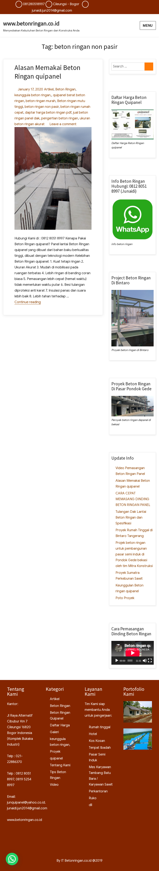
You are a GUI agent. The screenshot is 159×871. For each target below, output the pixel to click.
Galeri (54, 732)
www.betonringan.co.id (31, 23)
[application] (132, 653)
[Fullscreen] (150, 660)
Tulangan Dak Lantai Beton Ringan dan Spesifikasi (131, 517)
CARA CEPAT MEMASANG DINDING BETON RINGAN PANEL (133, 499)
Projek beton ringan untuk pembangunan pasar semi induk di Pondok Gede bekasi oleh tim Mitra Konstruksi (134, 554)
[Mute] (145, 660)
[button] (12, 859)
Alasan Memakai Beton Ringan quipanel (47, 71)
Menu (148, 26)
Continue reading (27, 302)
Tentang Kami (60, 765)
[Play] (117, 660)
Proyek (55, 752)
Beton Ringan (65, 89)
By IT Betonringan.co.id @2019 (79, 861)
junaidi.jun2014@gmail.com (52, 10)
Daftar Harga (60, 725)
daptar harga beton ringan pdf (48, 113)
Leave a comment (62, 124)
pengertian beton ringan (59, 118)
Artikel (49, 89)
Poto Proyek (125, 598)
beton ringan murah (40, 101)
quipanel (59, 95)
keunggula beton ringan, (32, 95)
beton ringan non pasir (42, 107)
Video (54, 785)
